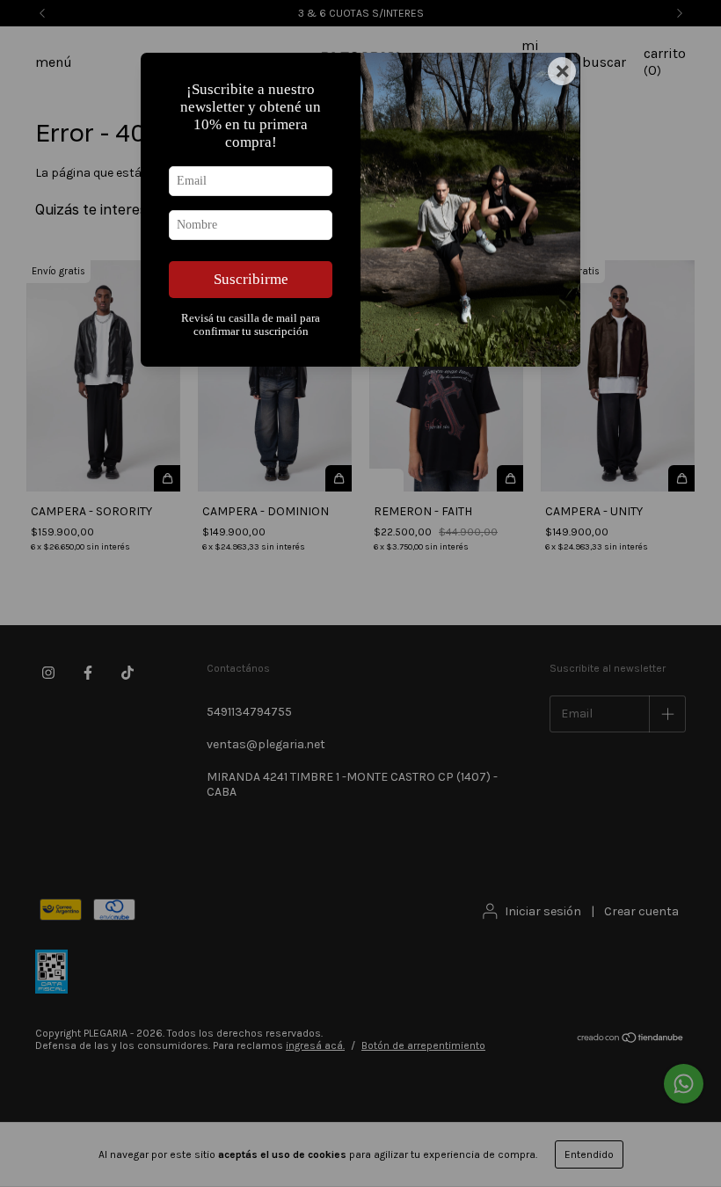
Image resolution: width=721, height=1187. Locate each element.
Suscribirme (251, 279)
